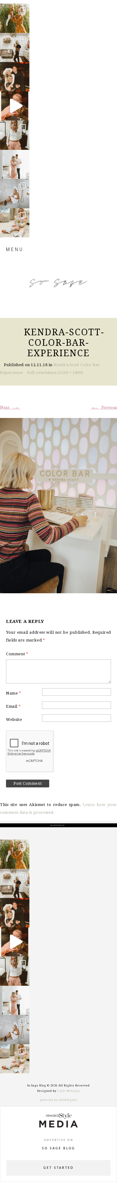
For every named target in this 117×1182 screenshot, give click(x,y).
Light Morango (68, 1090)
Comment (17, 654)
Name (13, 693)
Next (10, 407)
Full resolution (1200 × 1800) (55, 372)
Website (14, 719)
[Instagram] (23, 25)
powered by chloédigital (58, 1099)
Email (13, 706)
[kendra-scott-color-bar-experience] (58, 504)
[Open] (14, 18)
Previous (103, 407)
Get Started (59, 1168)
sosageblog (14, 9)
